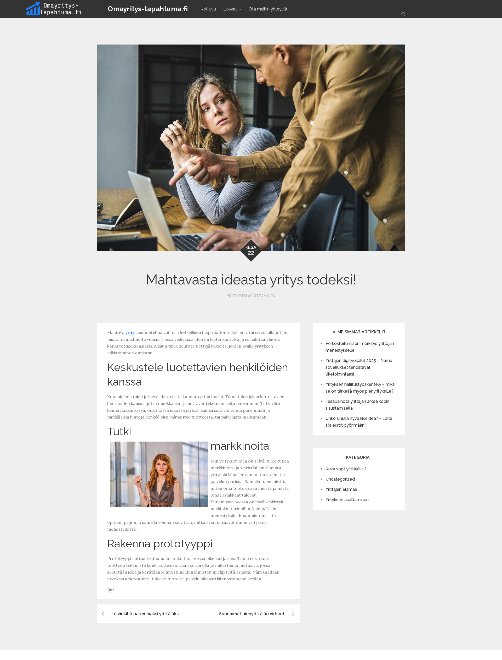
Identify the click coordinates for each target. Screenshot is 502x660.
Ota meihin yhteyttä (268, 9)
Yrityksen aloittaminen (251, 296)
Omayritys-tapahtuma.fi (148, 9)
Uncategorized (340, 479)
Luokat (230, 9)
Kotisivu (208, 9)
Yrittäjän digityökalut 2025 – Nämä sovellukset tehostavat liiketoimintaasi (359, 367)
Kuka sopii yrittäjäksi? (346, 468)
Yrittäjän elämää (341, 489)
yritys (131, 332)
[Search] (403, 13)
